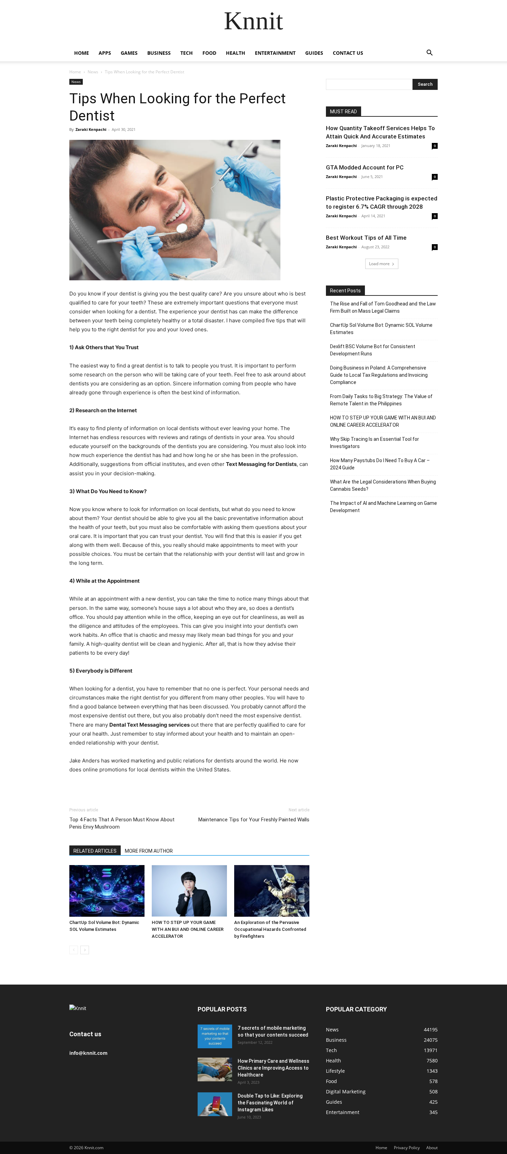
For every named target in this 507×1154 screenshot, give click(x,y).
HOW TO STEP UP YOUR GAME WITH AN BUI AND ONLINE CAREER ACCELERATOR (187, 929)
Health (235, 53)
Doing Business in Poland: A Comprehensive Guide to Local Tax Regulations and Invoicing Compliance (379, 375)
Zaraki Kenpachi (91, 129)
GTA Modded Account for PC (365, 167)
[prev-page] (73, 950)
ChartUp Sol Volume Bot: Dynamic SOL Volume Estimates (381, 328)
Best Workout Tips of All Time (366, 237)
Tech (186, 53)
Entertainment (275, 53)
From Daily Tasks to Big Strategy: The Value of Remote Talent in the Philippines (381, 400)
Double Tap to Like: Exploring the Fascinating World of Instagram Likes (270, 1102)
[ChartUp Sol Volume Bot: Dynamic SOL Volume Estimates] (107, 891)
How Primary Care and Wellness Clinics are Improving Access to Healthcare (273, 1068)
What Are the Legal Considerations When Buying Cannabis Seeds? (383, 485)
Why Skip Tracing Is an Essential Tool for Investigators (374, 442)
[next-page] (84, 950)
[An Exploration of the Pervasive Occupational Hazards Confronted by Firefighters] (271, 891)
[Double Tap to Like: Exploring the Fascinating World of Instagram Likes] (215, 1104)
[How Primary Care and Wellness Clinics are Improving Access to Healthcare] (215, 1069)
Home (81, 53)
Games (129, 53)
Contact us (348, 53)
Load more (379, 264)
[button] (429, 53)
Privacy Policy (407, 1148)
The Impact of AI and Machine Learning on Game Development (383, 506)
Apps (105, 53)
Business (159, 53)
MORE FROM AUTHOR (149, 851)
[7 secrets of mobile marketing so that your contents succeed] (215, 1036)
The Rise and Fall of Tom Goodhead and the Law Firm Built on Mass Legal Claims (383, 307)
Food (209, 53)
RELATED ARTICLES (95, 851)
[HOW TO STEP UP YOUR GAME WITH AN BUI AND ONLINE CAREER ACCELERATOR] (189, 891)
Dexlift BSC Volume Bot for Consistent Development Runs (372, 350)
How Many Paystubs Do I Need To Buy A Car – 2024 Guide (380, 464)
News (93, 72)
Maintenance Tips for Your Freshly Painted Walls (253, 820)
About (432, 1148)
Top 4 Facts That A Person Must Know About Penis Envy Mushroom (122, 823)
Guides (314, 53)
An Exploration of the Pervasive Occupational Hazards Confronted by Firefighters (270, 929)
